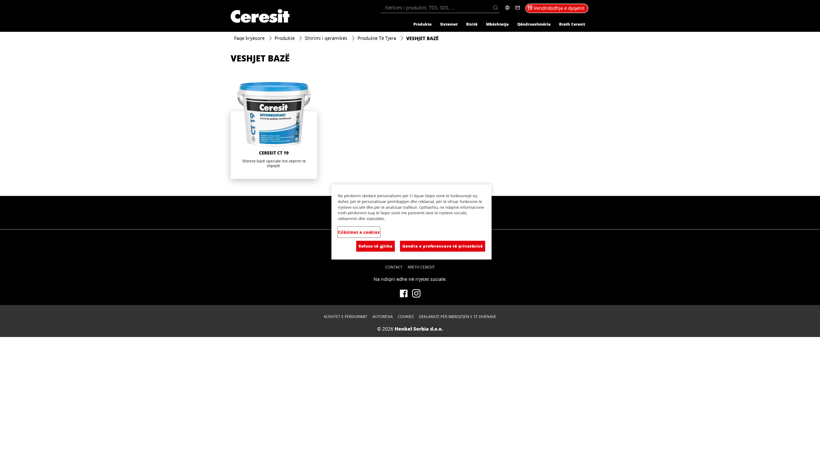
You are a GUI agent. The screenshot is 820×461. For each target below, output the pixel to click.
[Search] (496, 8)
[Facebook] (403, 293)
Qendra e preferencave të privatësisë (442, 246)
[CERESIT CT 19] (274, 130)
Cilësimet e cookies (359, 232)
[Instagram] (416, 293)
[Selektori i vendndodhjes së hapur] (507, 7)
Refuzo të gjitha (375, 246)
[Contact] (517, 7)
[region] (411, 222)
